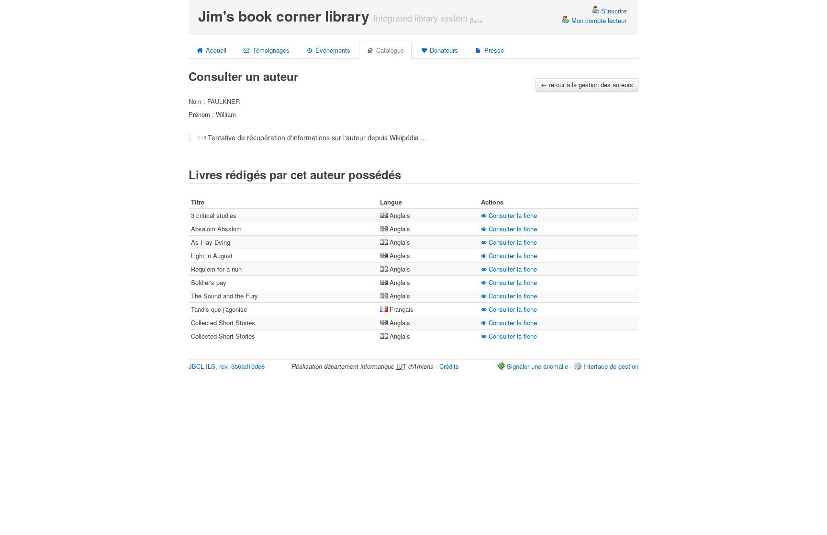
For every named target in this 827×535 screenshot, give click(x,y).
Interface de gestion (610, 366)
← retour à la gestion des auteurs (587, 84)
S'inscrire (612, 10)
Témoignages (270, 50)
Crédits (449, 366)
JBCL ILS (202, 366)
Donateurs (443, 50)
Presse (493, 50)
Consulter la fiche (512, 215)
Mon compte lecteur (598, 20)
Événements (331, 50)
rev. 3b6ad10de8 (242, 366)
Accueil (215, 50)
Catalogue (389, 50)
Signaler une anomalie (537, 366)
